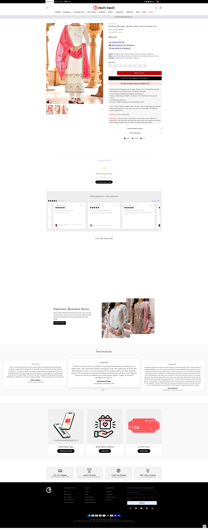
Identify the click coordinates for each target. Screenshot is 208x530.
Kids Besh (108, 491)
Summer (102, 12)
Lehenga (119, 12)
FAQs (86, 494)
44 (135, 66)
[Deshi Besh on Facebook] (136, 508)
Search (66, 491)
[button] (52, 215)
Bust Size (112, 62)
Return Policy (68, 494)
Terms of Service (68, 500)
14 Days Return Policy (135, 128)
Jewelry (130, 12)
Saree (58, 12)
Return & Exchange (90, 502)
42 (130, 66)
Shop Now (59, 323)
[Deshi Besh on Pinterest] (147, 508)
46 (140, 66)
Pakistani (91, 12)
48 (145, 66)
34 (110, 66)
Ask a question (135, 133)
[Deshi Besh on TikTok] (152, 508)
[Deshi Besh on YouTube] (141, 508)
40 (125, 66)
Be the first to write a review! (104, 182)
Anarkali (67, 12)
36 (115, 66)
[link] (69, 225)
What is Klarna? (89, 500)
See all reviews (156, 201)
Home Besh (109, 494)
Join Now (104, 451)
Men (138, 12)
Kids (144, 12)
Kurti (110, 12)
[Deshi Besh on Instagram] (130, 508)
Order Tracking (89, 497)
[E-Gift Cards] (144, 426)
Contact (87, 491)
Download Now (66, 451)
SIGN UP (142, 503)
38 (120, 66)
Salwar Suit (79, 12)
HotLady (112, 24)
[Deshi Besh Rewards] (105, 426)
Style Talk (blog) (110, 497)
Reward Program (69, 502)
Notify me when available (135, 78)
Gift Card (108, 500)
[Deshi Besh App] (66, 426)
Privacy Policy (68, 497)
